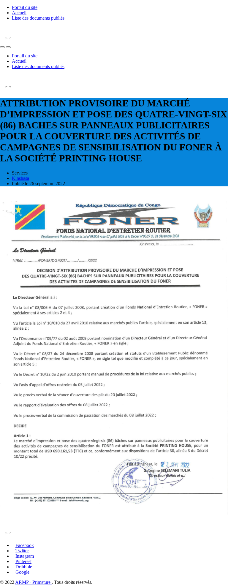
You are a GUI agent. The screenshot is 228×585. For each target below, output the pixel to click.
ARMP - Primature (33, 582)
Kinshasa (20, 178)
